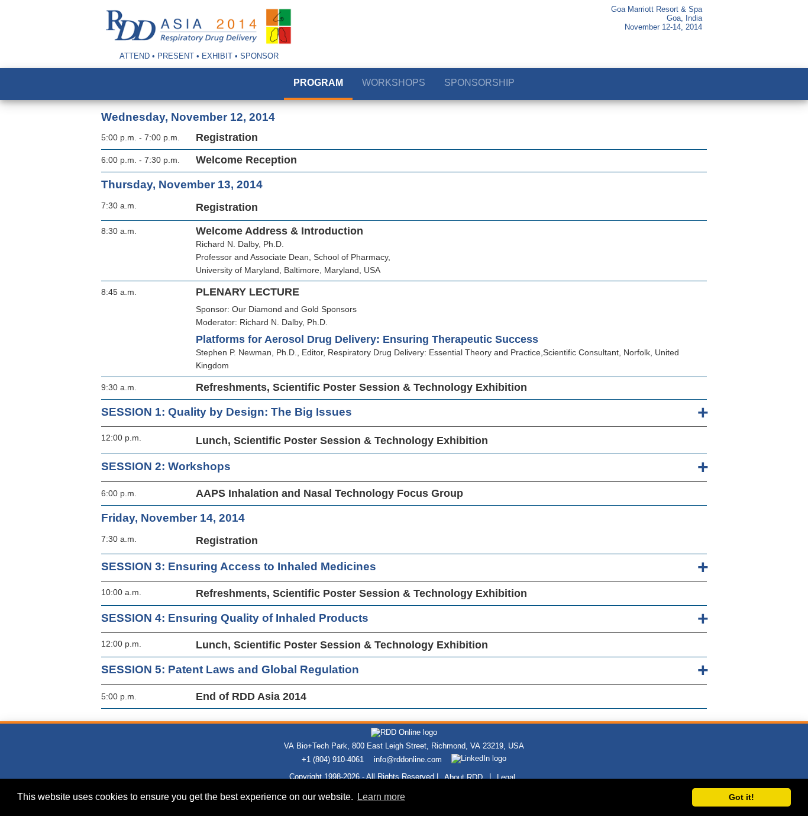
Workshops (393, 83)
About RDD (463, 777)
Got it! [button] (741, 797)
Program (318, 83)
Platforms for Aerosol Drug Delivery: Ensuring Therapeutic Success (367, 339)
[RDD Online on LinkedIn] (479, 759)
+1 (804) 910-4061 (333, 759)
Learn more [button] (381, 797)
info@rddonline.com (408, 759)
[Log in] (688, 49)
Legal (506, 777)
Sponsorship (479, 83)
